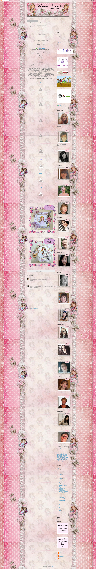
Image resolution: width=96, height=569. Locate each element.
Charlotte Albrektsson (60, 456)
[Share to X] (39, 271)
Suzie (58, 448)
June (59, 482)
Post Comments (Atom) (34, 308)
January (60, 513)
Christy (61, 454)
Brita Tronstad (65, 455)
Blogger (52, 566)
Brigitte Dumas (64, 454)
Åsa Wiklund (62, 459)
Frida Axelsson (64, 458)
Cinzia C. (60, 553)
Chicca (60, 552)
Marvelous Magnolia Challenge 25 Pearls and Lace (63, 507)
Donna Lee (58, 459)
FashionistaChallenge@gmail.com (62, 42)
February (60, 511)
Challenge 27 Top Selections (63, 492)
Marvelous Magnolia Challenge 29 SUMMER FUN (63, 485)
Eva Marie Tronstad (63, 457)
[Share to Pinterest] (41, 271)
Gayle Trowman (63, 461)
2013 (59, 473)
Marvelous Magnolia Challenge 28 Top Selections (62, 488)
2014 (59, 472)
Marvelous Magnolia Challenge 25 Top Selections (62, 501)
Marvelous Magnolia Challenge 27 (62, 494)
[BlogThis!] (38, 271)
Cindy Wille (63, 462)
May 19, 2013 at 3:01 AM (35, 278)
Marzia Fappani (59, 462)
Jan (65, 448)
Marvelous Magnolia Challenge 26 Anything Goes (62, 498)
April (59, 509)
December (60, 474)
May (59, 483)
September (60, 478)
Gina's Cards (61, 555)
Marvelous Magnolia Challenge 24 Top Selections (62, 504)
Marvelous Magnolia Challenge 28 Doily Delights (63, 491)
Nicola (31, 278)
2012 (59, 514)
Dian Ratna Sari (65, 460)
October (60, 477)
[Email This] (37, 271)
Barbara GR (60, 455)
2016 (59, 469)
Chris (57, 455)
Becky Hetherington (62, 448)
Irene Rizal (61, 460)
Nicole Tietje (63, 453)
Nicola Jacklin (59, 461)
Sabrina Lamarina (61, 556)
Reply (30, 289)
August (60, 479)
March (60, 510)
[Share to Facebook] (40, 271)
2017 (59, 468)
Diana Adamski (63, 452)
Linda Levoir (59, 458)
